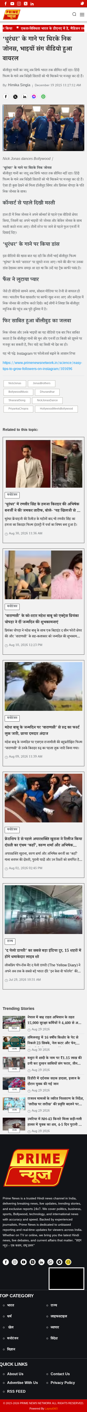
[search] (74, 15)
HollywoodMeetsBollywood (56, 409)
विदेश (14, 1029)
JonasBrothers (41, 384)
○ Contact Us (58, 1374)
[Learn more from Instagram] (15, 1262)
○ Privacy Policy (60, 1383)
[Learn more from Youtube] (12, 4)
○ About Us (13, 1374)
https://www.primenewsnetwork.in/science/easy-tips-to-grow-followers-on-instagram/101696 (42, 366)
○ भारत (8, 1306)
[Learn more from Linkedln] (32, 4)
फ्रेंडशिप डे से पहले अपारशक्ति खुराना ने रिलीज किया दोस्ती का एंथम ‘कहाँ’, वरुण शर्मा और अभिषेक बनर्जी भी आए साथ (43, 846)
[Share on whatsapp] (43, 96)
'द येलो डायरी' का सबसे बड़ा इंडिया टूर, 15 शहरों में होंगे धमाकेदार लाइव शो (43, 954)
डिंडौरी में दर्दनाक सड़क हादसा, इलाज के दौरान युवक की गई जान (53, 1081)
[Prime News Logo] (12, 14)
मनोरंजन (12, 495)
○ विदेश (52, 1339)
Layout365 (51, 1409)
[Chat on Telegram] (59, 1262)
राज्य (10, 941)
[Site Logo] (43, 1168)
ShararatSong (16, 401)
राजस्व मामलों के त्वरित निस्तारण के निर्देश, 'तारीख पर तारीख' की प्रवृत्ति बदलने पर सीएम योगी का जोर (55, 1104)
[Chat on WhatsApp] (50, 1262)
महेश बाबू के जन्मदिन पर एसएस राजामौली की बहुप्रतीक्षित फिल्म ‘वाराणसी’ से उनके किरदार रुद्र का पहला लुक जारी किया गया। (43, 745)
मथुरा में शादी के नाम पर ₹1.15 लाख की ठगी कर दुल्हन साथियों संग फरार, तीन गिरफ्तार (54, 1064)
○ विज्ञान (9, 1350)
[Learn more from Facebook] (5, 4)
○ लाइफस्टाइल (56, 1317)
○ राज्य (51, 1306)
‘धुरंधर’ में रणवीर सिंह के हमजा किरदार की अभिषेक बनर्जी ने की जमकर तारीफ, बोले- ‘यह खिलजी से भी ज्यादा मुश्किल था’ (43, 511)
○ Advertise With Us (20, 1383)
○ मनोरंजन (10, 1339)
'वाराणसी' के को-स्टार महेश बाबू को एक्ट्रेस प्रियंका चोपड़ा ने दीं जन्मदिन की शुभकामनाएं (42, 619)
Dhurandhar (47, 392)
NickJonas (14, 384)
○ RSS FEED (14, 1392)
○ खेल (8, 1328)
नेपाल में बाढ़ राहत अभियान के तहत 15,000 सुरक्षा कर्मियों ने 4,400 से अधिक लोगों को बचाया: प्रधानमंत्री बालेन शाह (55, 1023)
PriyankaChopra (18, 409)
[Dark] (82, 4)
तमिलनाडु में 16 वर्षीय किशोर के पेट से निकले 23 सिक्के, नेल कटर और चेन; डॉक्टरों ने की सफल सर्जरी (52, 1043)
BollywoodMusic (18, 392)
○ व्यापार (52, 1328)
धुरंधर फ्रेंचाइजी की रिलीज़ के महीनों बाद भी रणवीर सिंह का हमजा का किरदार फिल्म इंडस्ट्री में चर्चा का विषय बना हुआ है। (41, 522)
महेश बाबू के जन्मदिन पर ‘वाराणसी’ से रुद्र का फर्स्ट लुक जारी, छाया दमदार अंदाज (42, 731)
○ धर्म (7, 1317)
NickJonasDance (47, 401)
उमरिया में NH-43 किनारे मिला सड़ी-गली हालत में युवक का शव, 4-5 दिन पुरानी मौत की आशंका (55, 1125)
